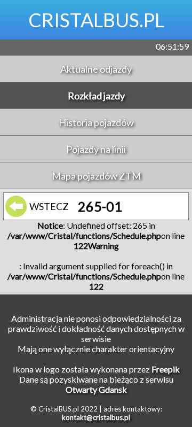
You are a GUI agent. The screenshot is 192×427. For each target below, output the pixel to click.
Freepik (165, 369)
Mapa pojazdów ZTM (96, 176)
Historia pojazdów (96, 122)
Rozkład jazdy (96, 96)
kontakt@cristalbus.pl (96, 417)
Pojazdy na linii (96, 149)
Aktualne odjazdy (96, 69)
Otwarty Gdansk (96, 389)
